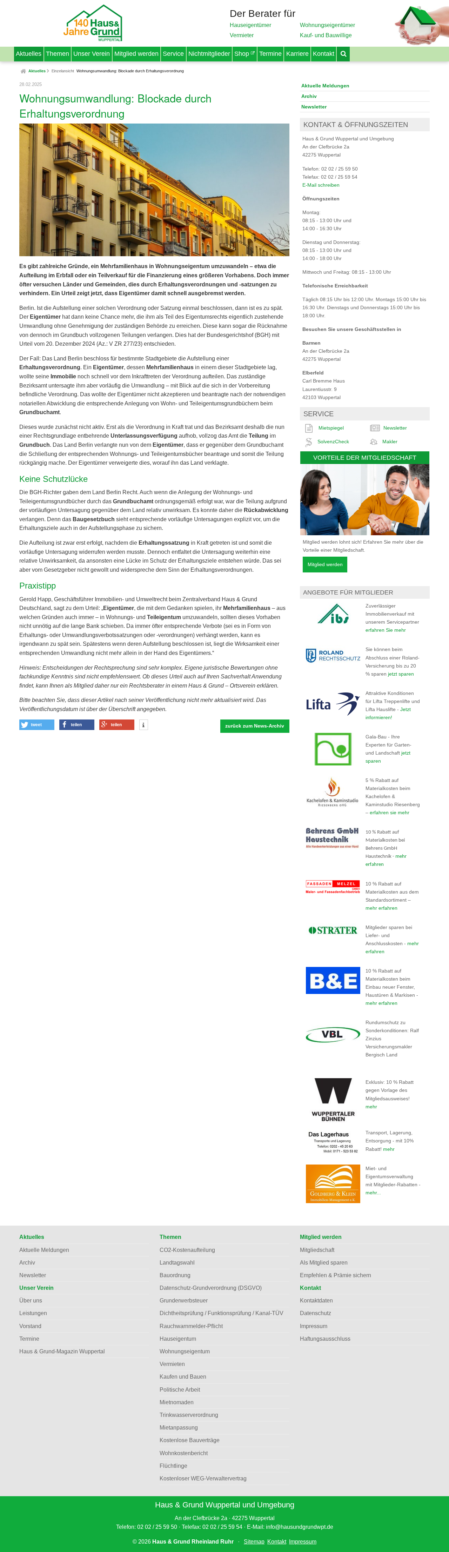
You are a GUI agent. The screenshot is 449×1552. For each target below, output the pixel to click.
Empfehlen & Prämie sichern (335, 1275)
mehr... (373, 1192)
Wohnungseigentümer (327, 25)
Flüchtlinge (173, 1466)
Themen (57, 53)
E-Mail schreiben (321, 185)
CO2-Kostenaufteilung (187, 1250)
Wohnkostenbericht (184, 1453)
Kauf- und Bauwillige (326, 35)
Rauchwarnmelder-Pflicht (191, 1326)
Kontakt (323, 53)
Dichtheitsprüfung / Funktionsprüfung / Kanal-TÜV (221, 1313)
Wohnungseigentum (185, 1351)
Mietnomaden (177, 1402)
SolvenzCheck (333, 441)
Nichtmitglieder (209, 53)
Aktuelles (28, 53)
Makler (389, 441)
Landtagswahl (177, 1263)
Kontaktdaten (316, 1301)
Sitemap (254, 1542)
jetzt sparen (401, 674)
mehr (371, 1106)
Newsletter (314, 107)
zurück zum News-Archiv (254, 726)
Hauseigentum (178, 1339)
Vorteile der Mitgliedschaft (364, 457)
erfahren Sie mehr (386, 630)
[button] (36, 724)
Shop (242, 53)
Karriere (297, 53)
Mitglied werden (136, 53)
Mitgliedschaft (317, 1250)
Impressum (313, 1326)
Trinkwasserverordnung (189, 1415)
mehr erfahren (381, 908)
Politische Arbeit (180, 1390)
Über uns (30, 1301)
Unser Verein (91, 53)
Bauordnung (175, 1275)
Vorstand (30, 1326)
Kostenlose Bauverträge (190, 1440)
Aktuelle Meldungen (325, 85)
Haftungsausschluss (325, 1339)
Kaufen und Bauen (183, 1377)
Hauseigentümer (250, 25)
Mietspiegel (331, 428)
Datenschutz (315, 1313)
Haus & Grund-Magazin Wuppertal (62, 1351)
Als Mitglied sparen (324, 1263)
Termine (270, 53)
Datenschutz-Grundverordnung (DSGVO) (211, 1288)
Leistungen (33, 1313)
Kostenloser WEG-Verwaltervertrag (203, 1478)
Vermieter (242, 35)
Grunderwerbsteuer (184, 1301)
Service (173, 53)
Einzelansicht (63, 71)
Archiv (309, 96)
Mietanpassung (179, 1428)
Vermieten (172, 1364)
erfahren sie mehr (389, 812)
